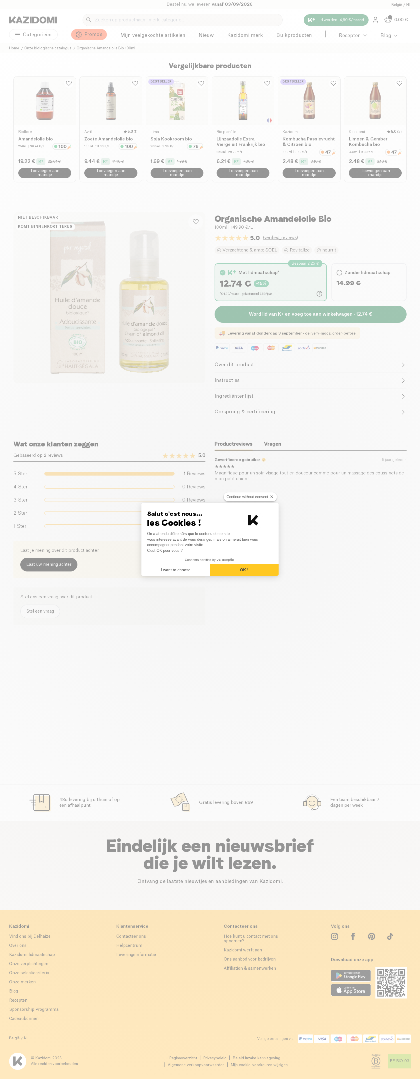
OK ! (244, 569)
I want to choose (176, 569)
